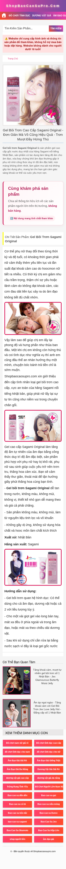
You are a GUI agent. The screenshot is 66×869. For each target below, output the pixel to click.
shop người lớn (17, 839)
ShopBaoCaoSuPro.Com (33, 5)
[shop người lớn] (4, 15)
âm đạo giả (48, 839)
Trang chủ (13, 58)
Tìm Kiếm (56, 28)
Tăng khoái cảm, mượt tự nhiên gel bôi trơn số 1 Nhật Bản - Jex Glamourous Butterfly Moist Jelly (47, 676)
